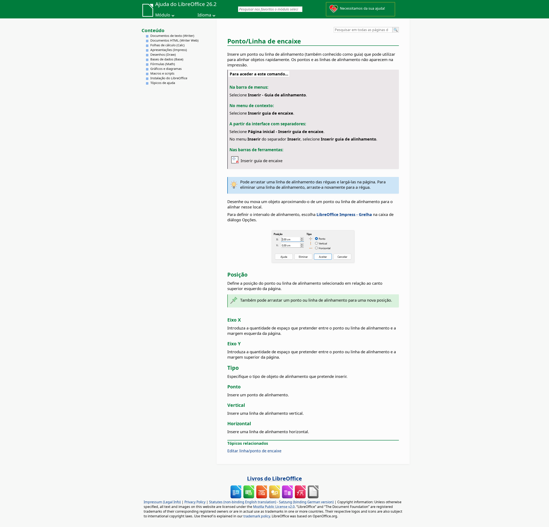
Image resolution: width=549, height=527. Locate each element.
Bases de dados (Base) (166, 59)
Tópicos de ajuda (162, 83)
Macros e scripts (162, 73)
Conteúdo (153, 30)
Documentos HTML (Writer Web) (174, 40)
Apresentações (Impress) (168, 50)
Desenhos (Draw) (163, 54)
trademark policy (256, 516)
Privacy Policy (194, 502)
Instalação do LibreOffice (168, 78)
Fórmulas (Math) (162, 64)
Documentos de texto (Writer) (172, 35)
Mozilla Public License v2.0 (274, 506)
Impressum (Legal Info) (162, 502)
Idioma (204, 15)
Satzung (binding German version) (306, 502)
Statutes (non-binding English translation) (242, 502)
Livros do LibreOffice (274, 478)
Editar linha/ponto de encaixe (254, 450)
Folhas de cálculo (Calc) (167, 45)
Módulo (162, 15)
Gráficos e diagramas (166, 68)
